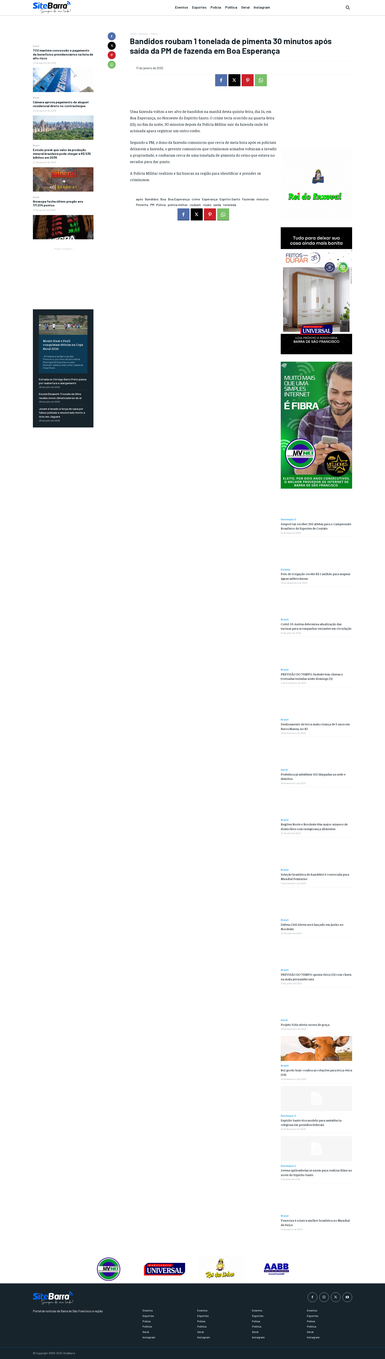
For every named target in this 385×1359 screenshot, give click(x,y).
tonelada (229, 205)
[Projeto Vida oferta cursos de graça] (316, 1002)
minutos (262, 199)
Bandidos (151, 199)
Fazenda (248, 199)
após (139, 199)
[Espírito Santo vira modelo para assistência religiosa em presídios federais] (316, 1098)
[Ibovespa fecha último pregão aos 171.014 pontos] (63, 227)
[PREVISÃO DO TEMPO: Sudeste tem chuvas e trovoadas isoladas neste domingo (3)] (316, 652)
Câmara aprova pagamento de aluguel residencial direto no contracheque (60, 104)
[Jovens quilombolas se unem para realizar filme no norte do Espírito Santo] (316, 1148)
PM (152, 205)
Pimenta (142, 205)
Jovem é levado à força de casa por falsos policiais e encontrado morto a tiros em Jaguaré (62, 412)
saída (217, 205)
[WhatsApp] (112, 65)
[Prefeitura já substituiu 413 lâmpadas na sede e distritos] (316, 752)
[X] (112, 46)
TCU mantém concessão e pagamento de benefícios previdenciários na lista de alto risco (63, 54)
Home (133, 33)
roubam (195, 205)
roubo (207, 205)
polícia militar (178, 205)
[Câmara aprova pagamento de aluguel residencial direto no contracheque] (63, 128)
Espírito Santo (230, 199)
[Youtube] (347, 1297)
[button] (347, 7)
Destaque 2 (288, 519)
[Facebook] (112, 36)
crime (196, 199)
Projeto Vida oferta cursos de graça (305, 1024)
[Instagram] (324, 1297)
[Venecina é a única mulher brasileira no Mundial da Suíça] (316, 1198)
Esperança (210, 199)
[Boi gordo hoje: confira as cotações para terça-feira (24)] (316, 1048)
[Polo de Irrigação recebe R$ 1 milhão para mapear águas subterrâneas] (316, 552)
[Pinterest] (112, 55)
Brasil (36, 46)
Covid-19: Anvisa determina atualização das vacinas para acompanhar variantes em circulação (316, 626)
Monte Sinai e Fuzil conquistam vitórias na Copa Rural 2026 (63, 344)
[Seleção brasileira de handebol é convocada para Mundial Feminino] (316, 852)
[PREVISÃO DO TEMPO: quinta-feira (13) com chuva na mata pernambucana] (316, 952)
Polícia (154, 33)
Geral (284, 769)
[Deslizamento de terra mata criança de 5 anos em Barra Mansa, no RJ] (316, 702)
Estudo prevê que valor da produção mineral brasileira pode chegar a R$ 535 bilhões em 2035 (62, 153)
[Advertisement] (63, 276)
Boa (163, 199)
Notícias (143, 33)
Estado (285, 569)
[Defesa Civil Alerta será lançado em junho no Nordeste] (316, 902)
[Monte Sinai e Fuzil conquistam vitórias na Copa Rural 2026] (63, 325)
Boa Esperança (179, 199)
